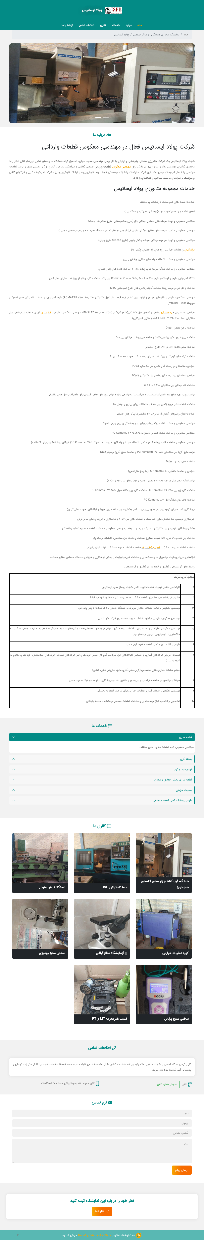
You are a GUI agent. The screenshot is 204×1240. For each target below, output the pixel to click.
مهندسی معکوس (121, 166)
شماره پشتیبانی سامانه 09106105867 (61, 1083)
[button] (181, 83)
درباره (128, 25)
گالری (103, 25)
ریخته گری (166, 312)
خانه (139, 25)
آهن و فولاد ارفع (150, 547)
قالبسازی (46, 312)
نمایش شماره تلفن (167, 1084)
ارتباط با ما (67, 25)
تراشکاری (189, 249)
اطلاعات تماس (86, 25)
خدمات (116, 25)
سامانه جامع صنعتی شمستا (95, 1235)
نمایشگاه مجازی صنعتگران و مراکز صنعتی (156, 34)
